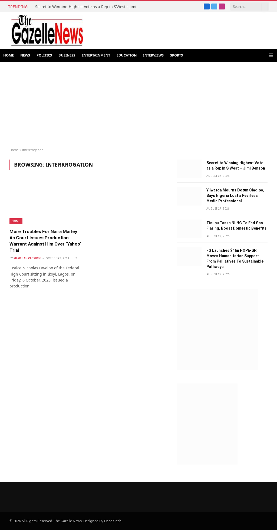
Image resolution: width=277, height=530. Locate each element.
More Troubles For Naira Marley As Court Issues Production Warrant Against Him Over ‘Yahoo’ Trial (45, 241)
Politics (44, 55)
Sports (176, 55)
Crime (16, 221)
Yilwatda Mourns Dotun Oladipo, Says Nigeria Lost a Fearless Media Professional (235, 195)
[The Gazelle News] (47, 30)
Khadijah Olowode (27, 258)
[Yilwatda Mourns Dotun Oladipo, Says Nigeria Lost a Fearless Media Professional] (189, 196)
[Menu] (271, 55)
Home (8, 55)
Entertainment (96, 55)
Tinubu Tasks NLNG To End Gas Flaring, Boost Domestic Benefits (236, 225)
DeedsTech (112, 520)
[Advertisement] (138, 105)
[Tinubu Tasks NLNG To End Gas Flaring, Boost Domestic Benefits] (189, 229)
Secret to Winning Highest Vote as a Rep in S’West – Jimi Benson (89, 6)
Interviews (153, 55)
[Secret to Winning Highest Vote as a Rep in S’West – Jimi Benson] (189, 169)
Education (127, 55)
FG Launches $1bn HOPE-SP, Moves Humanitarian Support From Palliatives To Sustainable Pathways (234, 258)
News (25, 55)
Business (66, 55)
